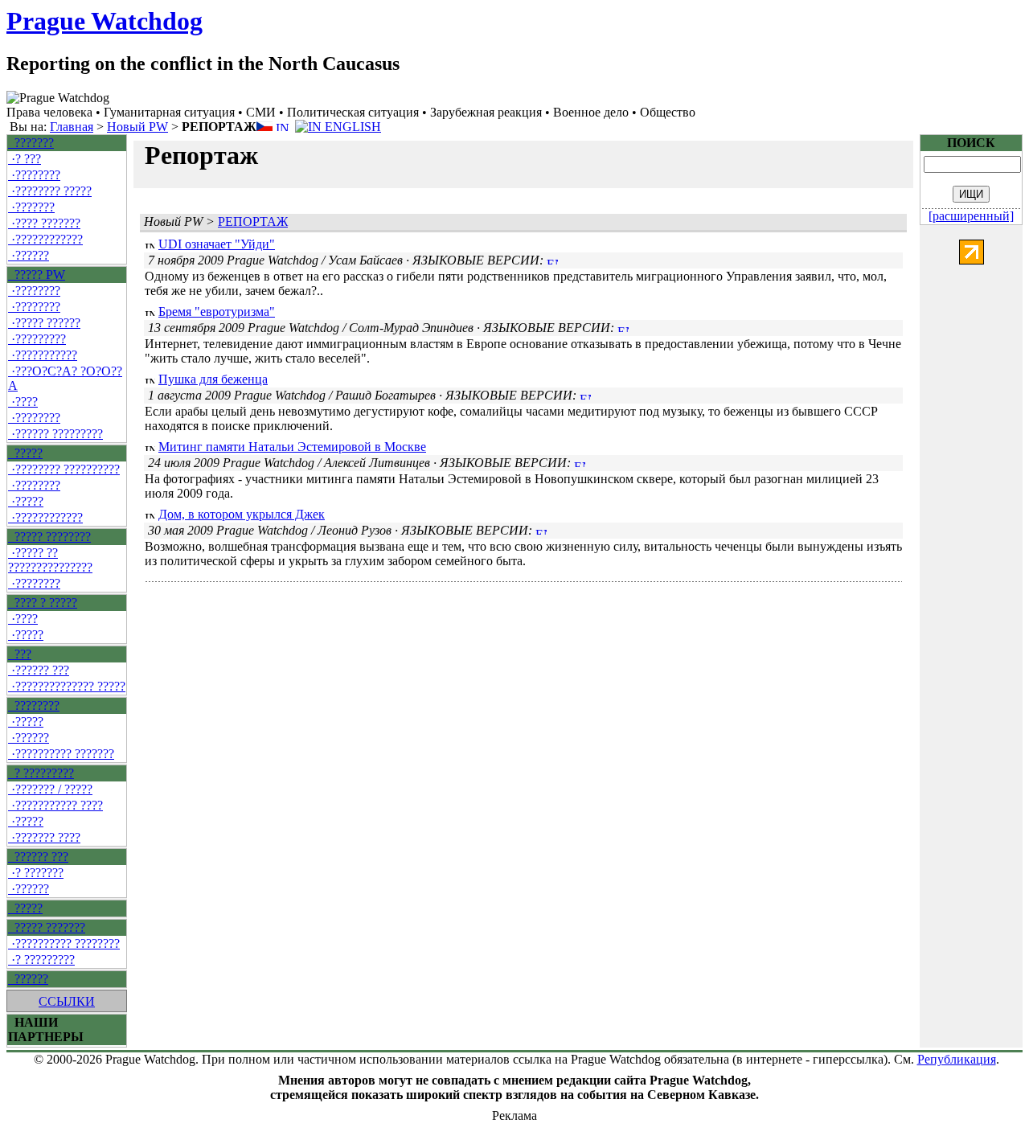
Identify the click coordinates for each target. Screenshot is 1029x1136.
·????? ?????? (44, 323)
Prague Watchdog (104, 20)
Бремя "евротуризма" (216, 311)
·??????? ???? (44, 837)
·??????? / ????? (50, 789)
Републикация (956, 1059)
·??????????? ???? (55, 805)
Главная (71, 126)
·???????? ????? (50, 191)
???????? (33, 705)
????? (25, 453)
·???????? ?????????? (64, 469)
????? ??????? (46, 927)
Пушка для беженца (213, 379)
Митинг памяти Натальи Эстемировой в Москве (292, 446)
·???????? (34, 175)
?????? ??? (38, 856)
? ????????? (41, 773)
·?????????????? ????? (66, 686)
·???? (23, 401)
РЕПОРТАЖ (253, 221)
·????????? (37, 339)
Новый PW (137, 126)
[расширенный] (971, 216)
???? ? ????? (42, 602)
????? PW (36, 274)
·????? (25, 501)
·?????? (28, 255)
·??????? (31, 207)
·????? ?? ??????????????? (50, 560)
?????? (28, 979)
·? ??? (24, 159)
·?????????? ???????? (64, 943)
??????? (31, 143)
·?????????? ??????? (61, 754)
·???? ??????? (44, 223)
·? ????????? (41, 959)
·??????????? (42, 355)
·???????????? (45, 239)
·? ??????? (36, 873)
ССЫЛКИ (67, 1001)
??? (19, 654)
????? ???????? (49, 536)
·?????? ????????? (55, 434)
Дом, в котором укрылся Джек (241, 514)
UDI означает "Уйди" (216, 244)
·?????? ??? (38, 670)
